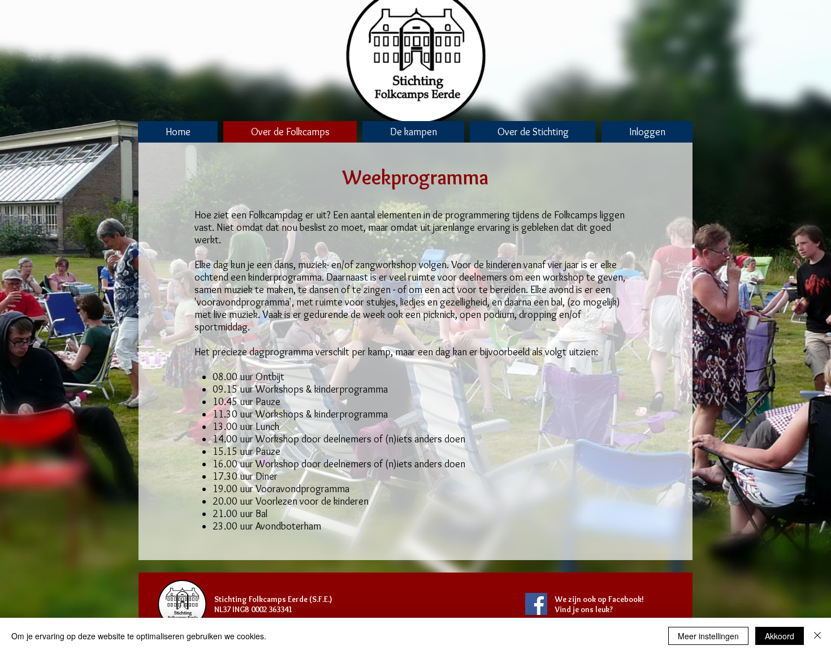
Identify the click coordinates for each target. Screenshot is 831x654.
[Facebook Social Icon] (536, 604)
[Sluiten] (817, 636)
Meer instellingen (708, 636)
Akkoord (779, 636)
